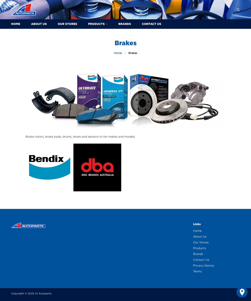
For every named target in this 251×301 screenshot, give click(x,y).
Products (96, 24)
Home (15, 24)
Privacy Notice (203, 265)
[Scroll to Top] (244, 282)
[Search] (238, 9)
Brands (124, 24)
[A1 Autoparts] (23, 9)
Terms (197, 271)
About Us (39, 24)
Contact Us (151, 24)
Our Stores (67, 24)
